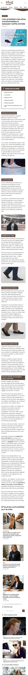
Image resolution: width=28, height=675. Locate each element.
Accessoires (6, 531)
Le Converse (7, 94)
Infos (5, 16)
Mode (4, 562)
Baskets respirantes (9, 102)
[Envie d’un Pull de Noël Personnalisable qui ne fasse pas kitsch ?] (13, 553)
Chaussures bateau (8, 100)
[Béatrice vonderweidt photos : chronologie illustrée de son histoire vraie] (13, 583)
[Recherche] (22, 3)
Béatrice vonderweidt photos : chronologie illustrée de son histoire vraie (11, 597)
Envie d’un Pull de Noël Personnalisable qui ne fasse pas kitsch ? (11, 565)
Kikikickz (10, 441)
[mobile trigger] (2, 3)
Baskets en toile (8, 97)
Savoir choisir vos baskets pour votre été (13, 106)
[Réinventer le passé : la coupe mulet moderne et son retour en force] (14, 628)
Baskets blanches (8, 92)
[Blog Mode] (9, 3)
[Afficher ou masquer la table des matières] (21, 88)
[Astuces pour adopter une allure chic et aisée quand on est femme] (14, 651)
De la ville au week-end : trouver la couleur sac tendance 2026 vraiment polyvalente (12, 535)
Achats (4, 659)
